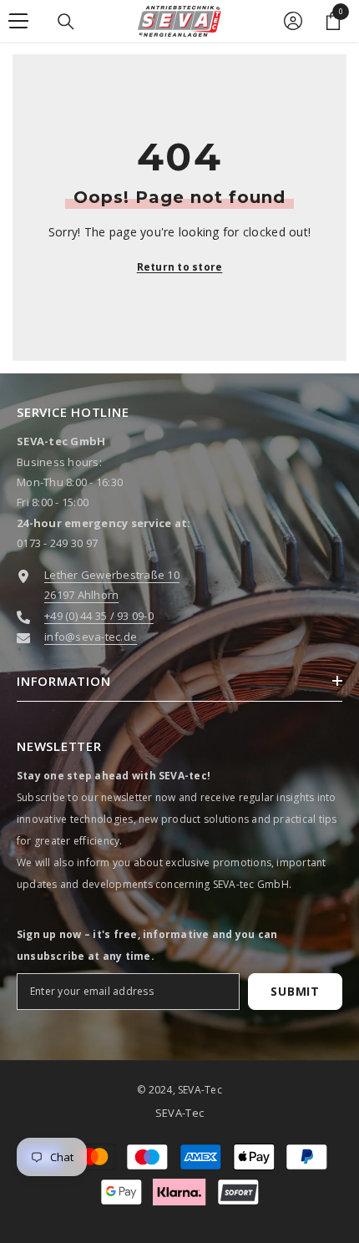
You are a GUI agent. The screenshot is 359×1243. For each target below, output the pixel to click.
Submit (295, 991)
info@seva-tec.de (90, 636)
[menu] (18, 21)
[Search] (66, 22)
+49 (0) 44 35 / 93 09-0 (99, 615)
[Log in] (293, 21)
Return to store (180, 267)
